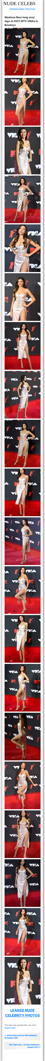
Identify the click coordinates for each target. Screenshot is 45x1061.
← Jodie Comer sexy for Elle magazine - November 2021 (21, 1036)
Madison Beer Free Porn (22, 8)
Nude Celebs (19, 3)
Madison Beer (10, 1028)
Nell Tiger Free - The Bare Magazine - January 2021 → (25, 1045)
